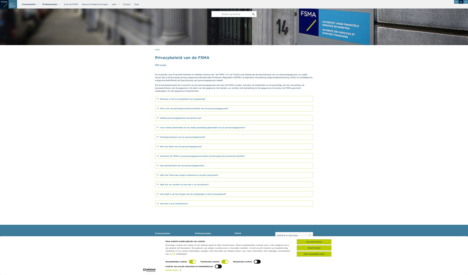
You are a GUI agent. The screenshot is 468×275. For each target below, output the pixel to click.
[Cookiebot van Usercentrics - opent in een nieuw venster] (149, 270)
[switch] (224, 262)
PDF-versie (160, 65)
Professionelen (49, 4)
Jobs (114, 4)
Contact (127, 4)
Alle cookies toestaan (314, 242)
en (456, 2)
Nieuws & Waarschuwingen (95, 4)
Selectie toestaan (314, 248)
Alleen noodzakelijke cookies (314, 254)
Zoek (136, 4)
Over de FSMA (71, 4)
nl (461, 2)
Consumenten (29, 4)
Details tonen (172, 270)
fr (466, 2)
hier (173, 254)
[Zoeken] (253, 14)
